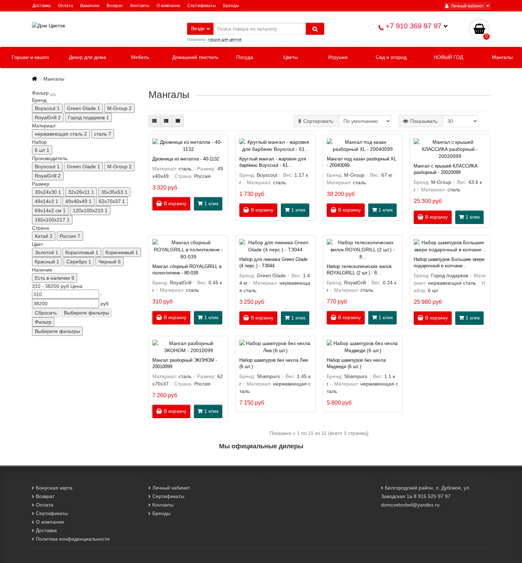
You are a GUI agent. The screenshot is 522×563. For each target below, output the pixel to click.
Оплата (65, 5)
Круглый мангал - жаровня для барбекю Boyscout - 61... (272, 162)
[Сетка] (154, 121)
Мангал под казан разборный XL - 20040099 (361, 162)
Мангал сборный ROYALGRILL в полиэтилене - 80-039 (187, 269)
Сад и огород (392, 57)
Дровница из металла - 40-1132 (185, 159)
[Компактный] (178, 121)
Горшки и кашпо (31, 57)
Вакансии (89, 5)
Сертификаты (201, 5)
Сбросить (46, 313)
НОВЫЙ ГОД (449, 57)
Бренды (231, 5)
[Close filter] (53, 95)
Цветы (291, 57)
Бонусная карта (54, 488)
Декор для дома (88, 57)
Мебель (141, 57)
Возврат (115, 5)
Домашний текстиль (196, 57)
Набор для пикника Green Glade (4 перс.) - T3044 (273, 262)
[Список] (166, 121)
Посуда (245, 57)
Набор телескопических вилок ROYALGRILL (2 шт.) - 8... (359, 269)
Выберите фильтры (86, 313)
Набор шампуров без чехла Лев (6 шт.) (273, 363)
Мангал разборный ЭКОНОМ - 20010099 (184, 363)
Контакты (139, 5)
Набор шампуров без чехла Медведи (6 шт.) (356, 363)
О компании (168, 5)
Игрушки (338, 57)
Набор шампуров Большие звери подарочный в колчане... (449, 262)
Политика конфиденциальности (73, 539)
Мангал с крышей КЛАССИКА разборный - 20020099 (446, 169)
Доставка (41, 5)
